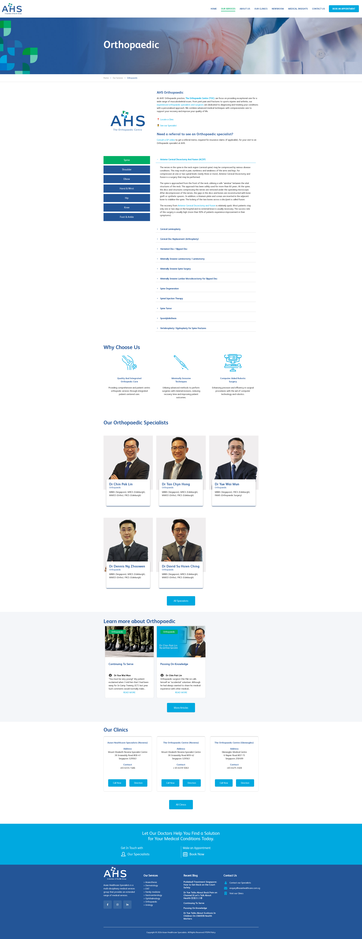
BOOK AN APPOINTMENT (344, 9)
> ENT (146, 888)
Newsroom (278, 9)
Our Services (228, 9)
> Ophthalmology (152, 898)
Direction (138, 783)
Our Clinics (260, 9)
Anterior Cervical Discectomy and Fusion (197, 205)
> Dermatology (151, 885)
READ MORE (129, 692)
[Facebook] (108, 904)
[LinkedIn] (127, 904)
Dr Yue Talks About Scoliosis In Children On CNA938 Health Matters (200, 916)
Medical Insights (298, 9)
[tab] (127, 160)
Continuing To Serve (194, 903)
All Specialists (181, 600)
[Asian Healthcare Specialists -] (12, 9)
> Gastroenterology (153, 895)
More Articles (181, 707)
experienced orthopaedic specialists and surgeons (180, 104)
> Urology (148, 905)
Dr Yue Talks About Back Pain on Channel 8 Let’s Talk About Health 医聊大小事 (200, 895)
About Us (245, 9)
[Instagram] (117, 904)
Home (214, 9)
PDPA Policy (210, 932)
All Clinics (181, 804)
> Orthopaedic (150, 901)
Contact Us (318, 9)
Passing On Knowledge (195, 908)
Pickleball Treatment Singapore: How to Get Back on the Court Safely (200, 885)
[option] (129, 374)
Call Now (117, 783)
